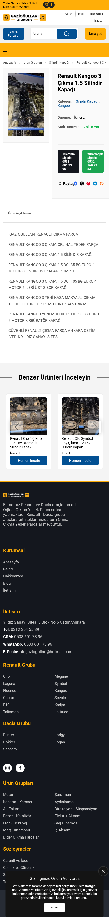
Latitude (61, 712)
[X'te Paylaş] (82, 183)
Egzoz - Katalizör (17, 816)
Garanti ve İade (15, 860)
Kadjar (60, 705)
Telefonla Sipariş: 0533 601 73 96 (68, 161)
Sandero (10, 749)
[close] (103, 871)
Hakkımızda (96, 13)
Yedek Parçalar (14, 33)
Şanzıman (63, 794)
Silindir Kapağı (59, 62)
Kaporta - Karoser (17, 802)
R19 (6, 705)
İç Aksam (62, 830)
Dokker (9, 742)
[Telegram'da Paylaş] (95, 183)
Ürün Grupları (33, 62)
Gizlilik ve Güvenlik (19, 867)
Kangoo (64, 106)
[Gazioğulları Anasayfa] (24, 17)
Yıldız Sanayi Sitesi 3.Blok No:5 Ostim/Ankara (20, 5)
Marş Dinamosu (16, 830)
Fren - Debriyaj (15, 823)
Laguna (9, 683)
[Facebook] (49, 5)
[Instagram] (44, 5)
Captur (8, 697)
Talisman (11, 712)
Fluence (9, 690)
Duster (8, 735)
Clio (6, 676)
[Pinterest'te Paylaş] (88, 183)
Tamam (54, 907)
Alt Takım (11, 809)
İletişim (98, 20)
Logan (60, 742)
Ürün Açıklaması (20, 213)
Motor (8, 794)
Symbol (61, 683)
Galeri (69, 13)
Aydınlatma (64, 802)
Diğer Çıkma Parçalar (21, 837)
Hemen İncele (29, 460)
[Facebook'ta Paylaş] (76, 183)
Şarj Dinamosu (67, 823)
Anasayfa (9, 62)
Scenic (60, 697)
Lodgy (60, 735)
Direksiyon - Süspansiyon (76, 809)
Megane (61, 676)
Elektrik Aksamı (68, 816)
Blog (81, 13)
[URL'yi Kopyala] (102, 183)
